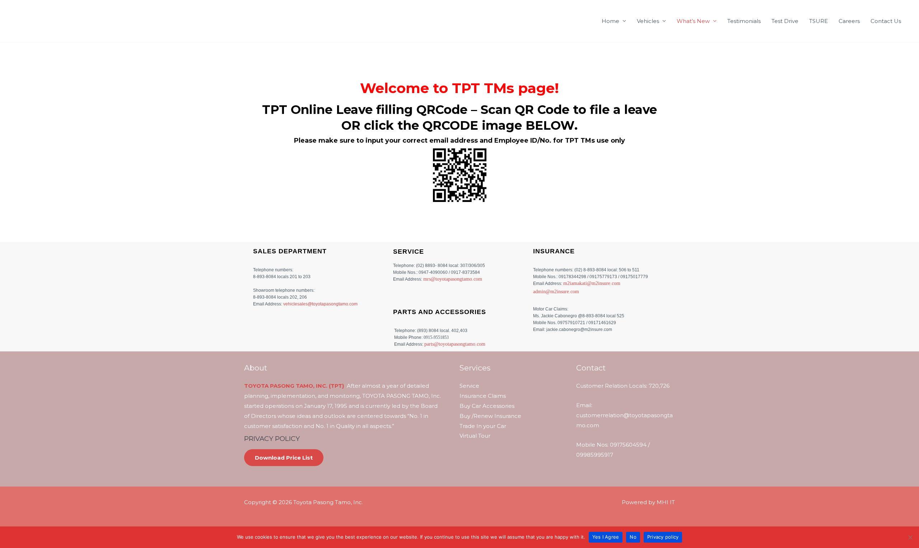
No (633, 537)
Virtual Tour (475, 435)
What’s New (693, 21)
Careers (849, 21)
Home (610, 21)
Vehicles (648, 21)
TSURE (818, 21)
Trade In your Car (483, 426)
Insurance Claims (483, 395)
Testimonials (744, 21)
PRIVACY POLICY (272, 438)
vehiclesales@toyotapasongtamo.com (320, 304)
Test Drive (784, 21)
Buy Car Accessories (487, 405)
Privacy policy (663, 537)
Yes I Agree (605, 537)
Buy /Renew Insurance (490, 416)
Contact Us (886, 21)
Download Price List (284, 457)
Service (469, 385)
